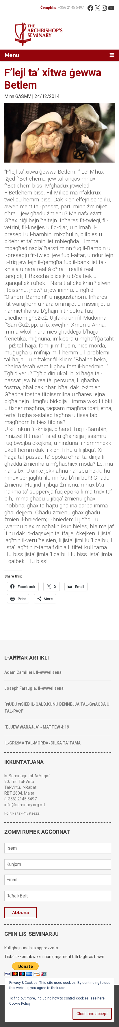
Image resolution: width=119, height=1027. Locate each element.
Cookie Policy (20, 1003)
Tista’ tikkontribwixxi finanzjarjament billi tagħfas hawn (54, 956)
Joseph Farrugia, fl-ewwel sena (34, 688)
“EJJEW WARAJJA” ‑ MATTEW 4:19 (36, 727)
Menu (12, 55)
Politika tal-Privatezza (22, 813)
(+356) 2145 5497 (20, 799)
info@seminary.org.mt (24, 804)
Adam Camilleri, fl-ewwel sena (33, 672)
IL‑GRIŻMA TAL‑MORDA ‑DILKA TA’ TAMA (42, 743)
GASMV (23, 96)
